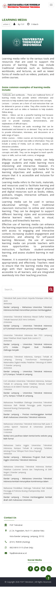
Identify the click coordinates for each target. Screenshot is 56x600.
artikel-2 (6, 24)
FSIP (22, 24)
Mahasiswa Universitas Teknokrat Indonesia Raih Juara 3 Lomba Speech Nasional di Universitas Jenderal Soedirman (28, 427)
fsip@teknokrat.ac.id (18, 553)
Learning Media (14, 19)
